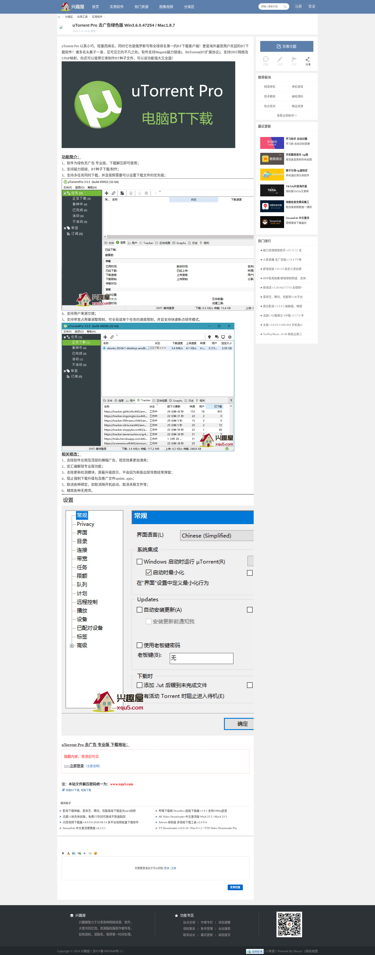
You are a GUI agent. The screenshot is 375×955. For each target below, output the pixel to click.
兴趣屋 (59, 17)
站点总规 (189, 922)
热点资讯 (269, 106)
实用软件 (117, 7)
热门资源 (141, 7)
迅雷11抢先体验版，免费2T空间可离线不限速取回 (94, 816)
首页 (95, 7)
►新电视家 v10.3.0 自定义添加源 (280, 269)
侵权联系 (189, 928)
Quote (84, 853)
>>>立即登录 (74, 766)
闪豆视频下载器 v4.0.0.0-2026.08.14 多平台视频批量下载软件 (101, 822)
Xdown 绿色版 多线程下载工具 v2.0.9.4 (183, 822)
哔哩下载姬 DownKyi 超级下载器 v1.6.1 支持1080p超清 (193, 810)
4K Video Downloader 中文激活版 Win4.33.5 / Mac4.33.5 (193, 816)
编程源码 (297, 96)
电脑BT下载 (72, 790)
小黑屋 (270, 951)
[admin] (60, 27)
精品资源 (297, 106)
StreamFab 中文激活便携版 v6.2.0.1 (84, 828)
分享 (308, 64)
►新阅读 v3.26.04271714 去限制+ (281, 287)
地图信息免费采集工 (297, 202)
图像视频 (166, 7)
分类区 (189, 7)
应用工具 (82, 16)
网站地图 (312, 951)
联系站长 (189, 935)
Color (68, 853)
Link (79, 853)
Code (90, 853)
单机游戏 (297, 86)
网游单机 (269, 86)
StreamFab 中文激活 (297, 218)
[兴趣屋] (72, 6)
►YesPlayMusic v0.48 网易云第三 (281, 334)
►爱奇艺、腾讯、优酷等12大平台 (281, 296)
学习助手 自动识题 (296, 138)
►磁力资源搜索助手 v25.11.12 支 (281, 250)
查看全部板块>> (287, 115)
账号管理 (207, 928)
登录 (311, 6)
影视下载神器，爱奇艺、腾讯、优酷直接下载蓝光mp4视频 (99, 810)
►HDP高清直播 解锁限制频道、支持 (283, 278)
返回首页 (224, 935)
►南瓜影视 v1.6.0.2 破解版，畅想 (281, 306)
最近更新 (207, 935)
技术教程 (269, 96)
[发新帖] (286, 46)
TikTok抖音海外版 (296, 186)
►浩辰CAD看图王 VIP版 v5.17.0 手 (282, 315)
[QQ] (255, 951)
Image (74, 853)
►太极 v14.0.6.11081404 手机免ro (281, 324)
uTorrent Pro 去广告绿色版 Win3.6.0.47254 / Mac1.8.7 (123, 25)
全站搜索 (224, 928)
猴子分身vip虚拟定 (297, 170)
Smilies (95, 853)
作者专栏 (207, 922)
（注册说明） (93, 766)
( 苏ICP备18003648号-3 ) (107, 951)
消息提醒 (224, 922)
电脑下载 (86, 790)
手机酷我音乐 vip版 (297, 154)
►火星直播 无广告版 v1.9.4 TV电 (280, 259)
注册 (298, 6)
